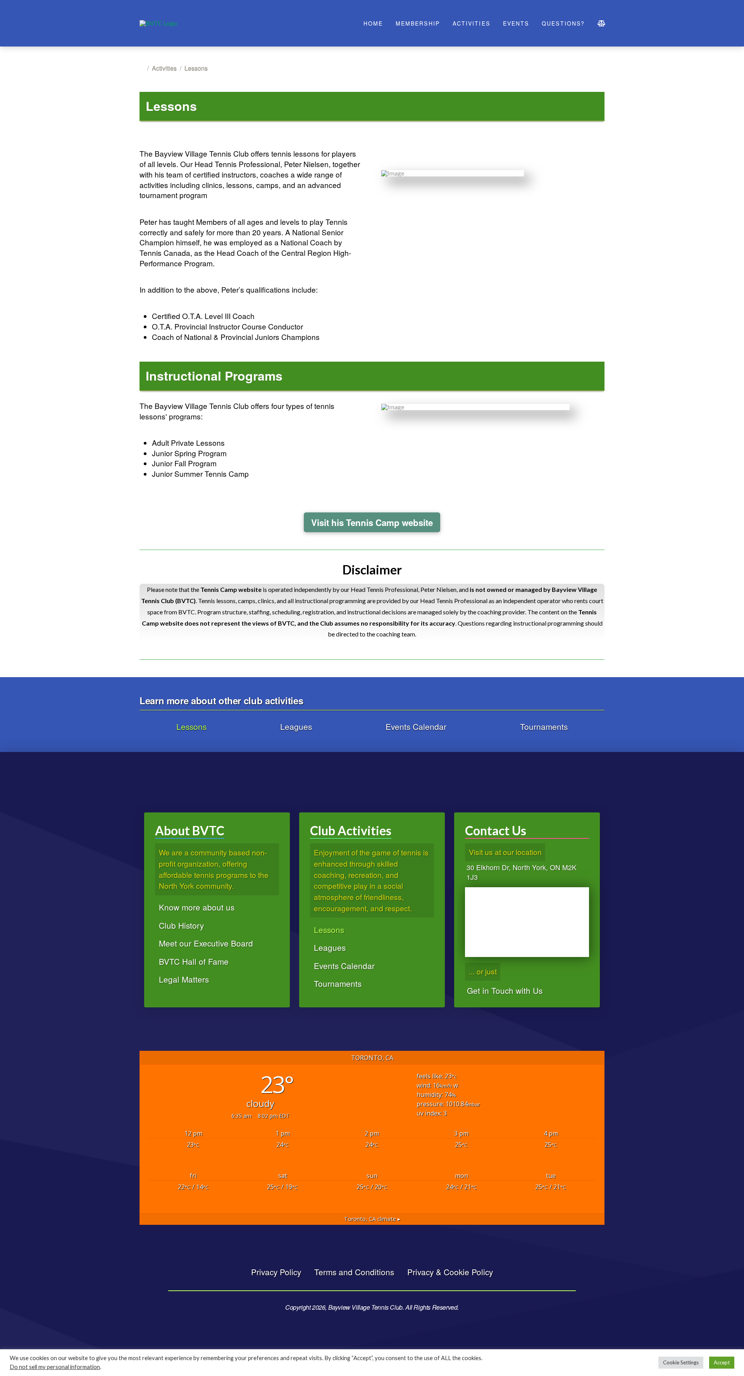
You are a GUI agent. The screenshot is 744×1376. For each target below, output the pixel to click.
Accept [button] (722, 1362)
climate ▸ (372, 1219)
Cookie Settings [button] (681, 1362)
